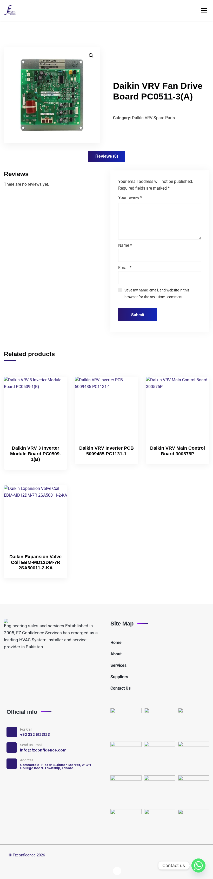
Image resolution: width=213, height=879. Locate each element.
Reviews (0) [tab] (106, 156)
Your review (130, 197)
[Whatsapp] (198, 865)
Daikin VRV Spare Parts (153, 117)
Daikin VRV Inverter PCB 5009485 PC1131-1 (106, 450)
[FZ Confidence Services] (10, 10)
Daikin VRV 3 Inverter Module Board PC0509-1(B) (35, 453)
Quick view (54, 411)
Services (118, 665)
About (116, 653)
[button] (91, 55)
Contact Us (120, 688)
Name (125, 245)
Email (124, 267)
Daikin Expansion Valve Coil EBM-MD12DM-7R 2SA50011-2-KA (35, 562)
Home (116, 642)
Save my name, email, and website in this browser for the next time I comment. (156, 293)
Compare (54, 399)
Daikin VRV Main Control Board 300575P (177, 450)
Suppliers (119, 676)
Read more (54, 387)
